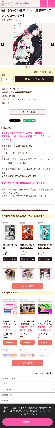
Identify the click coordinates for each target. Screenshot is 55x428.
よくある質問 (6, 390)
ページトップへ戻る (44, 373)
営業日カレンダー (8, 379)
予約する (11, 342)
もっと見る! (27, 286)
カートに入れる (36, 79)
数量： (4, 75)
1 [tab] (26, 67)
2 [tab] (29, 67)
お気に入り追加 (27, 112)
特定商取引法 (6, 395)
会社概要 (5, 401)
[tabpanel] (27, 44)
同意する (27, 422)
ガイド (4, 384)
